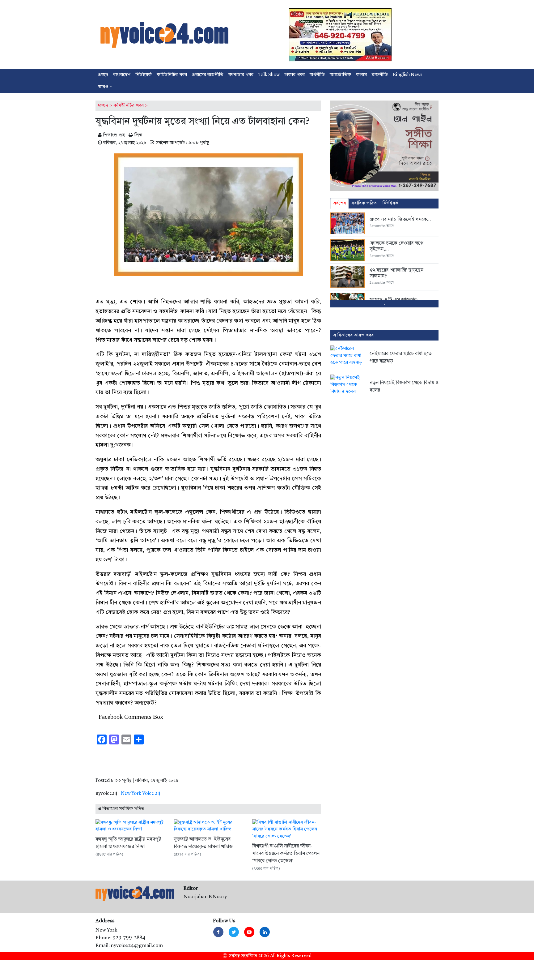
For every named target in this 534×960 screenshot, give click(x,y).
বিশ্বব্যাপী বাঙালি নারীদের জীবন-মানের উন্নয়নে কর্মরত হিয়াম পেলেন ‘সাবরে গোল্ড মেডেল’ (286, 854)
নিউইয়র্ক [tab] (390, 203)
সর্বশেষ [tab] (339, 203)
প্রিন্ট (137, 135)
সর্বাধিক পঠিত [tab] (364, 203)
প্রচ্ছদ (103, 105)
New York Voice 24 (140, 793)
